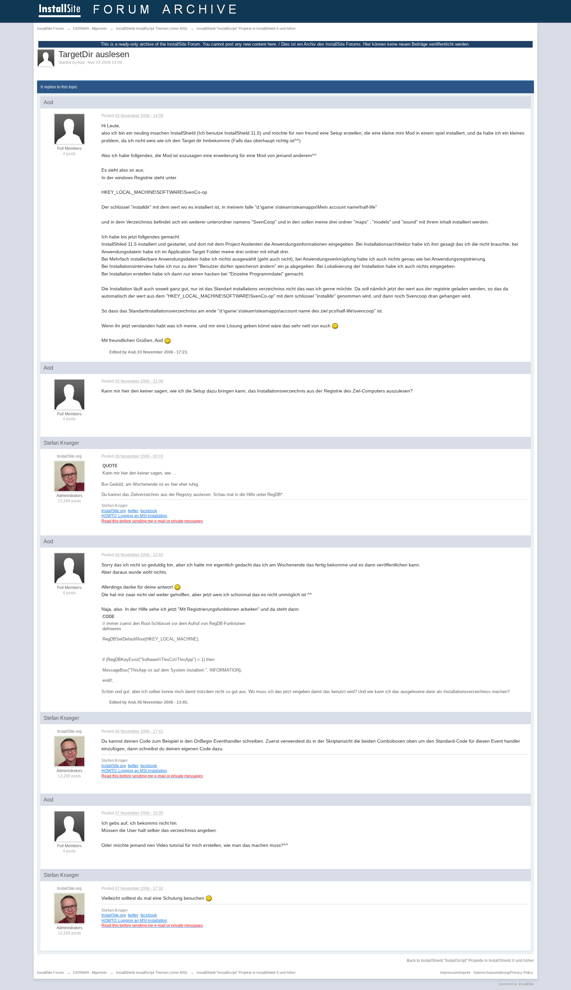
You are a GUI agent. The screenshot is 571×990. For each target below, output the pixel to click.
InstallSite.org (113, 511)
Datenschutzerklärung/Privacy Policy (503, 972)
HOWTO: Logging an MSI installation (134, 516)
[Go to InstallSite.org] (138, 10)
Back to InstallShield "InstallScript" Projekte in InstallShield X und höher (470, 960)
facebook (148, 511)
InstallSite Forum (50, 972)
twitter (133, 511)
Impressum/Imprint (455, 972)
